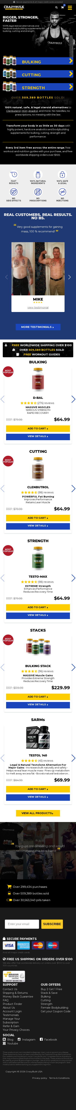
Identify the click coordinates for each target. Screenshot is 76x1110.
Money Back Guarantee (18, 996)
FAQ (5, 1000)
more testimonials (36, 327)
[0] (62, 7)
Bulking (46, 996)
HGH (24, 110)
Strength (46, 1004)
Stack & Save (49, 993)
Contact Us (10, 989)
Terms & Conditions (59, 1078)
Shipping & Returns (15, 993)
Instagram (28, 1039)
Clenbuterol (13, 110)
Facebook (50, 1039)
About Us (9, 1007)
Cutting (46, 1000)
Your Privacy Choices (16, 1029)
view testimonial (38, 307)
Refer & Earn (11, 1026)
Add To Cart (37, 428)
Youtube (12, 1043)
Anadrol (33, 110)
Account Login (12, 1011)
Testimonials (11, 1015)
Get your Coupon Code (55, 1011)
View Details (37, 436)
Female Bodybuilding (54, 1007)
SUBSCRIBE (52, 924)
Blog (10, 1039)
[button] (69, 277)
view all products (37, 813)
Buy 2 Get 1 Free (51, 989)
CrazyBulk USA (34, 1071)
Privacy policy (39, 1078)
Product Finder (12, 1004)
